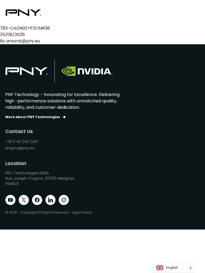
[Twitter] (24, 200)
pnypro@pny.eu (20, 148)
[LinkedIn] (50, 200)
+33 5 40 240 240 (21, 141)
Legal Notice (82, 212)
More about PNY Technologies (32, 117)
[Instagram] (64, 200)
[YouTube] (10, 200)
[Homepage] (26, 13)
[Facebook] (37, 200)
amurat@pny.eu (23, 41)
